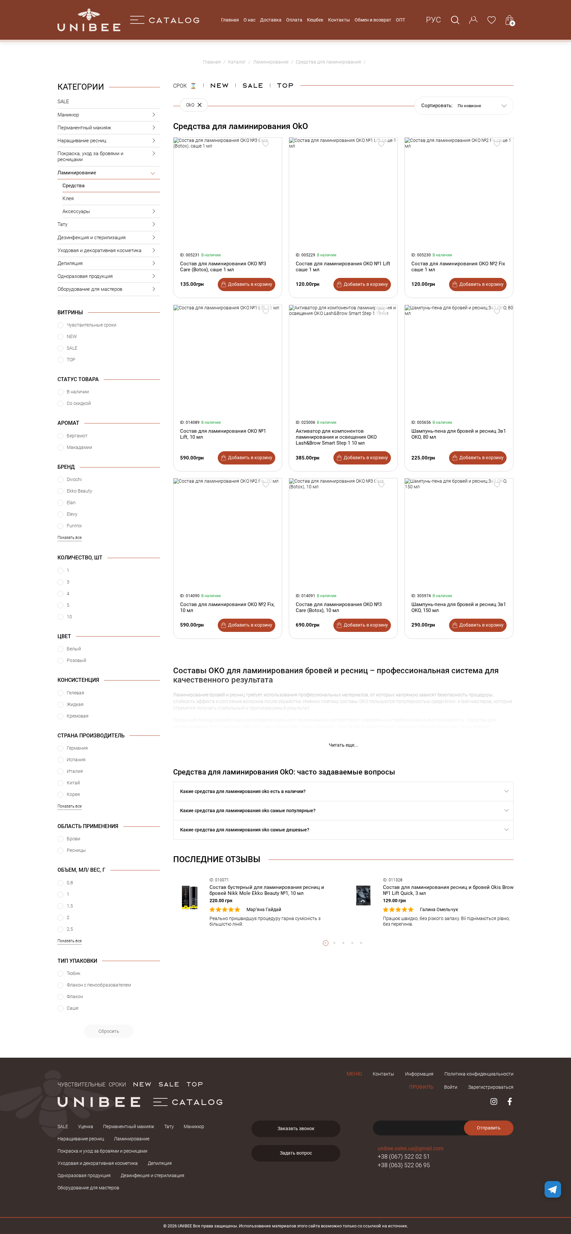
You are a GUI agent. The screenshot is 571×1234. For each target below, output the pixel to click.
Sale (252, 85)
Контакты (339, 19)
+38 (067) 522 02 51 (404, 1156)
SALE (63, 102)
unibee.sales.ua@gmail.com (410, 1148)
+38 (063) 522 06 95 (404, 1165)
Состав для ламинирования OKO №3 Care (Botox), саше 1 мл (223, 267)
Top (285, 85)
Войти (450, 1087)
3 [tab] (343, 943)
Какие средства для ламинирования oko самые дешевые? (244, 829)
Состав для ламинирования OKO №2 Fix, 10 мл (227, 607)
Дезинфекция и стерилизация (91, 238)
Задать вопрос (296, 1153)
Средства (73, 186)
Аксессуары (76, 211)
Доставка (271, 19)
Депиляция (70, 263)
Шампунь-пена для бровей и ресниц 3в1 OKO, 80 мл (458, 434)
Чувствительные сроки (91, 1083)
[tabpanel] (256, 902)
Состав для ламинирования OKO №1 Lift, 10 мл (223, 434)
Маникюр (68, 115)
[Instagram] (494, 1101)
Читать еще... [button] (343, 745)
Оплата (294, 19)
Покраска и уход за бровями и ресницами (102, 1151)
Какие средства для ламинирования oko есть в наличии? (243, 791)
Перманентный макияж (84, 128)
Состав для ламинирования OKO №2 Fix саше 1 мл (458, 267)
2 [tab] (334, 943)
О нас (249, 19)
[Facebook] (510, 1101)
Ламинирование (76, 173)
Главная (230, 19)
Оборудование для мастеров (89, 289)
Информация (419, 1074)
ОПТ (400, 19)
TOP (194, 1083)
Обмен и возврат (373, 19)
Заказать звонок (296, 1128)
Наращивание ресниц (81, 141)
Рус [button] (433, 20)
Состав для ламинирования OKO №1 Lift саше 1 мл (343, 267)
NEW (219, 85)
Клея (68, 198)
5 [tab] (361, 943)
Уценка (85, 1126)
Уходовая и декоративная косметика (99, 250)
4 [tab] (352, 943)
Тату (62, 224)
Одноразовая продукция (85, 276)
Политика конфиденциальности (479, 1074)
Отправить (489, 1127)
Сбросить (108, 1031)
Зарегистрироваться (491, 1087)
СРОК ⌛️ (185, 85)
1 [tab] (325, 943)
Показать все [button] (69, 537)
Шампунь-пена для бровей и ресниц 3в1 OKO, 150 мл (458, 607)
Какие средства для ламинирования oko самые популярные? (248, 810)
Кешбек (315, 19)
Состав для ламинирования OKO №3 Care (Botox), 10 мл (339, 607)
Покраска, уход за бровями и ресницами (90, 156)
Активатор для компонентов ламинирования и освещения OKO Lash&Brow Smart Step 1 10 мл (336, 437)
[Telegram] (553, 1189)
